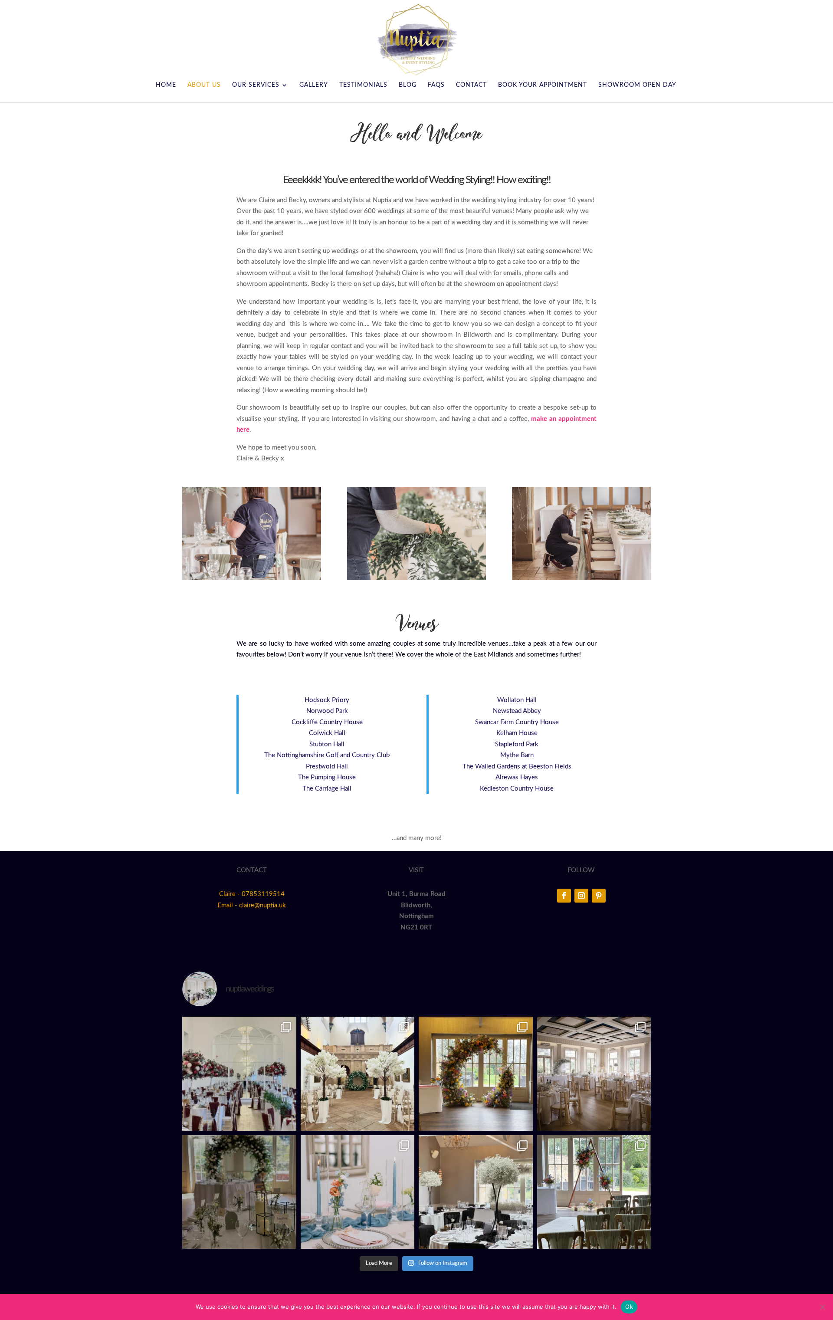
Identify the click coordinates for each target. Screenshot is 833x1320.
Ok (629, 1306)
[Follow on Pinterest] (599, 896)
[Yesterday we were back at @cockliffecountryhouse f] (594, 1192)
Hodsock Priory (327, 700)
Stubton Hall (326, 744)
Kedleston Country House (517, 788)
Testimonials (363, 85)
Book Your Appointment (542, 85)
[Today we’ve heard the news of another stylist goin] (239, 1192)
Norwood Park (327, 711)
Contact (471, 85)
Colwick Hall (327, 733)
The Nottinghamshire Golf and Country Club (327, 755)
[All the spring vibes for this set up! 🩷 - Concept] (358, 1192)
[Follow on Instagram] (581, 896)
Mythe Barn (517, 755)
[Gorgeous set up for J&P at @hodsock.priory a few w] (594, 1074)
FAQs (436, 85)
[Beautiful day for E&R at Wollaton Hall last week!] (358, 1074)
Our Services (255, 85)
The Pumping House (327, 777)
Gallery (313, 85)
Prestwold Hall (327, 766)
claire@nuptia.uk (262, 905)
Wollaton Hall (517, 700)
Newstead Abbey (517, 711)
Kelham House (517, 733)
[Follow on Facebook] (564, 896)
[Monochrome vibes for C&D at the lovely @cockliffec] (476, 1192)
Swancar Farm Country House (517, 722)
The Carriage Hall (326, 788)
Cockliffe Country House (327, 722)
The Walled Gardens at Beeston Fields (516, 766)
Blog (407, 85)
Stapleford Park (516, 744)
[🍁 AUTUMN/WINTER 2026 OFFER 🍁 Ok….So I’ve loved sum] (239, 1074)
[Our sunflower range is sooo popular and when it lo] (476, 1074)
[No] (822, 1307)
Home (166, 85)
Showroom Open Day (637, 85)
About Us (204, 85)
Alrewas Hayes (516, 777)
